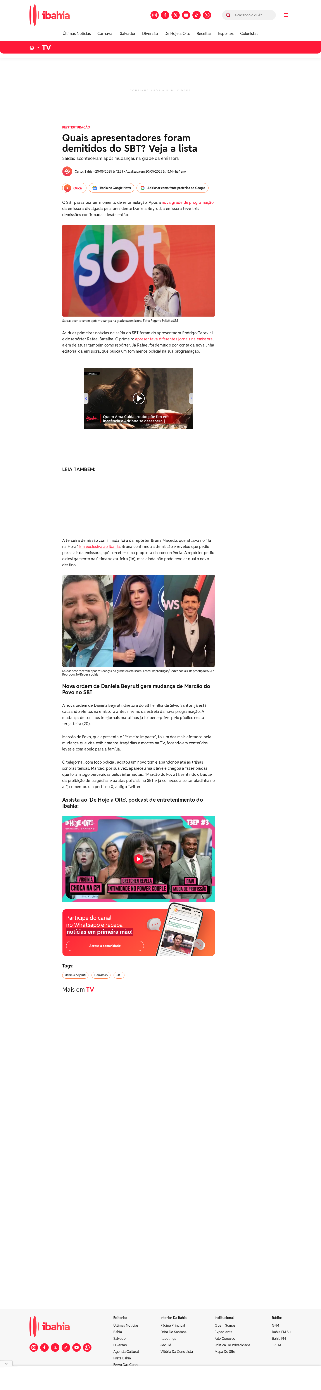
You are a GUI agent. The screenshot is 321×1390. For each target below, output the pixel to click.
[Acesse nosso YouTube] (186, 15)
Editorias (120, 1317)
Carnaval (105, 33)
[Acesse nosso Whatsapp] (207, 15)
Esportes (226, 33)
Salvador (128, 33)
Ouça (77, 188)
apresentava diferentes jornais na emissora (174, 338)
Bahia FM (279, 1338)
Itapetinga (168, 1338)
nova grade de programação (188, 202)
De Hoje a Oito (177, 33)
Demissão (101, 975)
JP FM (276, 1345)
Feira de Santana (173, 1332)
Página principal (172, 1325)
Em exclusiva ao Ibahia (99, 546)
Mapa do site (225, 1351)
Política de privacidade (232, 1345)
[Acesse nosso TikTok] (196, 15)
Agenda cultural (126, 1351)
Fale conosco (225, 1338)
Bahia (117, 1332)
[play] (138, 859)
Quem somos (225, 1325)
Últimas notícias (125, 1325)
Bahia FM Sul (282, 1332)
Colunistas (249, 33)
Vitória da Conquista (176, 1351)
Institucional (224, 1317)
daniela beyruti (75, 975)
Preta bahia (122, 1358)
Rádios (277, 1317)
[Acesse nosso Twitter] (175, 15)
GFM (275, 1325)
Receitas (204, 33)
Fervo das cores (125, 1364)
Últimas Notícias (77, 33)
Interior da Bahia (173, 1317)
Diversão (150, 33)
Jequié (165, 1345)
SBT (118, 975)
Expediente (224, 1332)
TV (46, 47)
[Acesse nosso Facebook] (165, 15)
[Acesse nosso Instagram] (154, 15)
